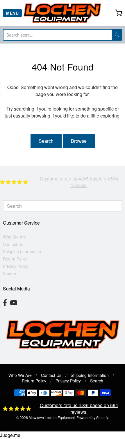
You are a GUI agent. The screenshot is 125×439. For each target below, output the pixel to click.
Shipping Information (22, 251)
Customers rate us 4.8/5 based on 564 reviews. (79, 181)
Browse (79, 141)
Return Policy (15, 259)
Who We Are (14, 237)
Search (46, 141)
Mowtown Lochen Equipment (52, 417)
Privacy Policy (15, 266)
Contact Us (13, 244)
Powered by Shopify (92, 417)
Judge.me (10, 435)
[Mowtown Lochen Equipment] (62, 13)
